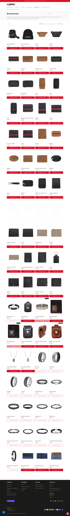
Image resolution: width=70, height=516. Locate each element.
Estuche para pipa (38, 68)
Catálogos (51, 497)
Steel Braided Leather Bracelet (12, 465)
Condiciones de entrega (25, 486)
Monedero (51, 143)
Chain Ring (9, 391)
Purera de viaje (9, 93)
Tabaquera (9, 68)
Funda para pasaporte (39, 267)
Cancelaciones (23, 488)
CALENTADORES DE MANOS (54, 488)
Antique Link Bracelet (11, 416)
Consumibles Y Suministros (54, 490)
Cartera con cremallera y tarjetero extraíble (27, 118)
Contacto (8, 491)
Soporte (22, 490)
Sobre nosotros (10, 484)
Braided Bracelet (10, 316)
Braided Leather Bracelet (25, 416)
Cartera (22, 143)
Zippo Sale (51, 495)
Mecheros (51, 484)
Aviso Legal (9, 486)
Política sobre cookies (39, 484)
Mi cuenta (23, 484)
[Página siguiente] (39, 475)
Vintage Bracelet (52, 391)
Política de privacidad (39, 486)
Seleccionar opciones (13, 320)
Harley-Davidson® (24, 316)
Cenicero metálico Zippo (39, 316)
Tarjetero (37, 118)
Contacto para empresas (11, 493)
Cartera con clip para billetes (40, 168)
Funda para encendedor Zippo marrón (54, 342)
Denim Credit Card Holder (54, 465)
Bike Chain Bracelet (38, 391)
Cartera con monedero (11, 143)
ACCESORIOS (51, 493)
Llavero (50, 267)
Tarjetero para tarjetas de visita (27, 267)
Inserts (50, 486)
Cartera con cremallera (11, 267)
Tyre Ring (23, 391)
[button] (10, 7)
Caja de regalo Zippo (53, 316)
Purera (36, 93)
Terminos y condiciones (39, 488)
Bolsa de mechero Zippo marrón (41, 341)
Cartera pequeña (38, 242)
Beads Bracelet (38, 416)
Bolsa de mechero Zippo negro (26, 341)
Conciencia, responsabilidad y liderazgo (12, 489)
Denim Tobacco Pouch (25, 465)
